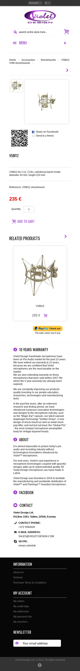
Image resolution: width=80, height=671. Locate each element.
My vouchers (20, 621)
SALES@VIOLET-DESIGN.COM (36, 536)
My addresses (21, 611)
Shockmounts (48, 59)
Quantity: (16, 209)
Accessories (28, 59)
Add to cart (26, 221)
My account (22, 593)
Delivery (18, 577)
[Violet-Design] (40, 16)
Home (12, 59)
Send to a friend (45, 135)
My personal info (22, 616)
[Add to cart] (45, 315)
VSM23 (40, 306)
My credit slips (21, 606)
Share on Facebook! (47, 131)
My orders (18, 601)
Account (33, 2)
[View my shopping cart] (66, 31)
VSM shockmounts (19, 63)
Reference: (27, 187)
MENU (22, 42)
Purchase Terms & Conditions (29, 582)
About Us (18, 572)
